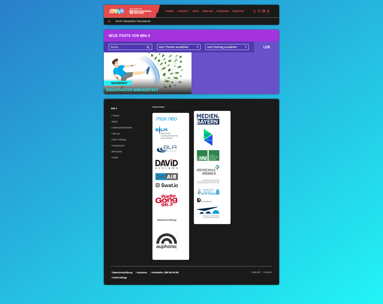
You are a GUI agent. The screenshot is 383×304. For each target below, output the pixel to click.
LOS (266, 47)
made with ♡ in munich (261, 272)
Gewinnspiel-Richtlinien (122, 127)
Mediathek (238, 11)
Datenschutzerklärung (122, 272)
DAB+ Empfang (119, 139)
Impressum (142, 272)
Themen (170, 11)
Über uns (208, 11)
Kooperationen (118, 145)
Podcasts (183, 11)
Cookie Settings (119, 277)
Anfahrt (115, 157)
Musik (196, 11)
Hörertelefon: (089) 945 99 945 (165, 272)
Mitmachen (223, 11)
